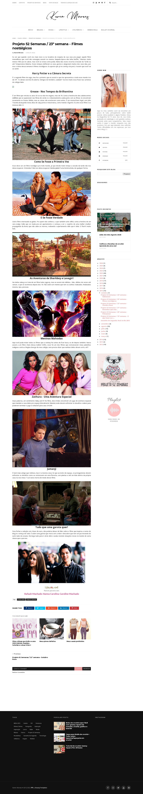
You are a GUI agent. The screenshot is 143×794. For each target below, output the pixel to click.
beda (44, 2)
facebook (86, 668)
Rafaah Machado (33, 594)
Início (30, 30)
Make (31, 729)
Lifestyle (63, 30)
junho (103, 331)
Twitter (115, 147)
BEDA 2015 (17, 723)
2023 (101, 271)
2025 (101, 266)
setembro (105, 324)
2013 (101, 342)
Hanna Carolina (51, 594)
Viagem (25, 739)
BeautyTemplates (41, 788)
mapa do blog (53, 2)
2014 (101, 340)
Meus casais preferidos (75, 641)
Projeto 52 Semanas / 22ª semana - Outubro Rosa (114, 304)
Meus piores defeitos (47, 641)
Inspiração (17, 729)
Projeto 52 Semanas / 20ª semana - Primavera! (114, 313)
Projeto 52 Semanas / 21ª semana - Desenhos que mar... (114, 308)
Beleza (40, 30)
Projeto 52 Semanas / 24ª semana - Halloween (114, 296)
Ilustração (38, 726)
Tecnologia (42, 736)
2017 (101, 286)
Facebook (115, 160)
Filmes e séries (22, 38)
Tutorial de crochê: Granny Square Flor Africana (76, 747)
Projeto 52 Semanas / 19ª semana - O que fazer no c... (115, 317)
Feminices (39, 723)
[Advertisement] (114, 50)
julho (103, 329)
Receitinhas (17, 736)
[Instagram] (93, 2)
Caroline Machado (69, 594)
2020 (101, 278)
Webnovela (92, 30)
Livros (25, 729)
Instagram (115, 143)
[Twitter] (99, 2)
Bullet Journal (108, 30)
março (103, 336)
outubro (104, 293)
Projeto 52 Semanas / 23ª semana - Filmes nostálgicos (114, 300)
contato (22, 2)
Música (16, 732)
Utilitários (77, 30)
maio (103, 334)
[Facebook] (104, 2)
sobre (14, 2)
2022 (101, 273)
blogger (78, 668)
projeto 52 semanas (33, 2)
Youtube (115, 151)
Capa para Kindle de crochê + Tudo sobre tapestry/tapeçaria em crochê (77, 737)
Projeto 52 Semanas (35, 38)
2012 (101, 344)
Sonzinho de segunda (30, 736)
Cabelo (25, 723)
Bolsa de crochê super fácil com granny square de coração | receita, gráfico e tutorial (77, 725)
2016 (101, 288)
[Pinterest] (102, 2)
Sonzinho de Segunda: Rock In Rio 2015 (115, 321)
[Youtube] (96, 2)
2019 (101, 281)
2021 (101, 276)
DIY (32, 723)
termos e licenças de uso (69, 2)
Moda (50, 30)
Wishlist (32, 739)
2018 (101, 283)
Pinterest (115, 156)
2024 (101, 268)
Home (14, 38)
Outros (23, 732)
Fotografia (28, 726)
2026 (101, 263)
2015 (101, 291)
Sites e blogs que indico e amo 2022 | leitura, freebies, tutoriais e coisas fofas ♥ (24, 643)
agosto (104, 326)
